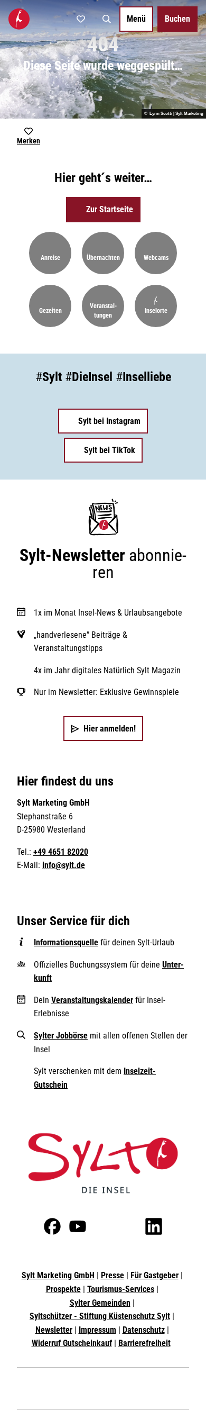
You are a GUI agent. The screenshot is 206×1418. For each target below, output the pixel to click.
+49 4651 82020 (60, 852)
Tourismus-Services (120, 1289)
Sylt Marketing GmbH (58, 1275)
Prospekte (63, 1289)
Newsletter (53, 1330)
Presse (112, 1275)
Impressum (97, 1330)
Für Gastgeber (154, 1275)
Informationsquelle (66, 942)
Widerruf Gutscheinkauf (72, 1343)
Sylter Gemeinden (100, 1303)
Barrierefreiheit (144, 1343)
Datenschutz (144, 1330)
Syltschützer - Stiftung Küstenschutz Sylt (100, 1316)
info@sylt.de (63, 865)
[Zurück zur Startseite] (19, 19)
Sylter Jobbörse (61, 1036)
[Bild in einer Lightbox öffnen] (103, 1163)
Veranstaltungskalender (92, 1000)
